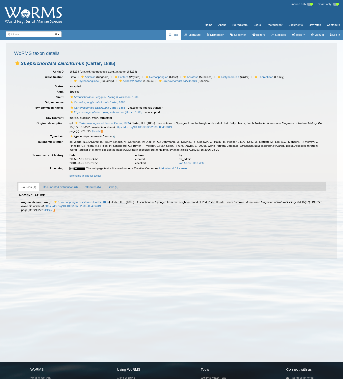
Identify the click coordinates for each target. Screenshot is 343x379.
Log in (335, 34)
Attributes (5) (93, 187)
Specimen (240, 34)
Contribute (333, 24)
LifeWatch (315, 24)
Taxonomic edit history (48, 155)
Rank (60, 91)
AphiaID (58, 71)
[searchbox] (28, 34)
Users (257, 24)
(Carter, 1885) (108, 112)
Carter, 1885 (99, 102)
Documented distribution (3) (60, 187)
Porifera (123, 76)
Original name (54, 102)
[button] (17, 63)
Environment (55, 117)
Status (59, 86)
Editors (260, 34)
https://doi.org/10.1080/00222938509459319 (144, 127)
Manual (319, 34)
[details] (96, 131)
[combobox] (29, 34)
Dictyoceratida (230, 76)
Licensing (57, 168)
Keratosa (192, 76)
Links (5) (113, 187)
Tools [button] (299, 34)
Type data (57, 136)
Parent (59, 97)
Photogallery (274, 24)
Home (208, 24)
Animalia (90, 76)
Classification (54, 76)
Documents (295, 24)
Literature (194, 34)
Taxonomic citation (51, 141)
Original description (50, 123)
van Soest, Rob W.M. (192, 163)
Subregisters (240, 24)
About (222, 24)
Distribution (216, 34)
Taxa (175, 34)
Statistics (280, 34)
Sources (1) (28, 187)
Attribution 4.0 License (173, 168)
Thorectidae (265, 76)
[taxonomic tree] (78, 175)
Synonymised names (49, 107)
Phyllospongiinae (88, 80)
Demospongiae (158, 76)
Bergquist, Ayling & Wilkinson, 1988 (106, 97)
